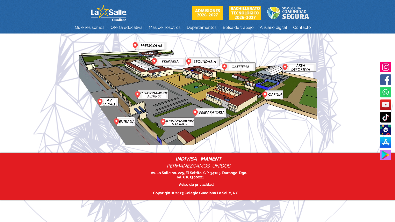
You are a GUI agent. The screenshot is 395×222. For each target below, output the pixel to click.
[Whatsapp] (385, 92)
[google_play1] (385, 155)
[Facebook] (385, 79)
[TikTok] (385, 117)
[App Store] (385, 142)
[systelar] (385, 130)
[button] (90, 27)
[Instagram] (385, 67)
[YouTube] (385, 104)
